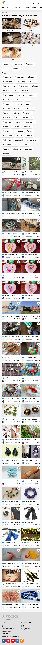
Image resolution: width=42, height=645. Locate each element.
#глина (5, 126)
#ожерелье (27, 113)
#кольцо (28, 149)
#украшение (19, 77)
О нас (4, 626)
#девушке (19, 131)
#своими (6, 113)
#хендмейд (18, 108)
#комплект (7, 122)
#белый (29, 135)
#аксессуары (8, 135)
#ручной (6, 108)
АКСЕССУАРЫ (24, 7)
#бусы (16, 113)
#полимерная (32, 140)
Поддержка (25, 629)
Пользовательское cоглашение (9, 630)
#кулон (15, 90)
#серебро (30, 108)
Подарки (5, 7)
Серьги (6, 68)
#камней (16, 126)
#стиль (19, 135)
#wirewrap (7, 140)
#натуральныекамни (24, 117)
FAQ (22, 626)
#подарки (24, 144)
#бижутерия (8, 81)
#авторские (7, 117)
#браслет (31, 77)
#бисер (35, 86)
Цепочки (16, 68)
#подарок (7, 77)
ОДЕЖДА (13, 7)
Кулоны (6, 64)
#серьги (33, 81)
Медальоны (17, 64)
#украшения (21, 81)
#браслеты (17, 149)
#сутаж (29, 131)
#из (27, 104)
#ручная (21, 95)
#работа (32, 95)
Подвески (30, 64)
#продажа (27, 126)
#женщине (7, 131)
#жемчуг (6, 153)
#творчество (29, 122)
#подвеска (17, 99)
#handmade (23, 86)
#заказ (18, 122)
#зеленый (19, 140)
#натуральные (8, 95)
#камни (25, 90)
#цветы (6, 149)
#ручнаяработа (9, 86)
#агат (28, 99)
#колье (6, 90)
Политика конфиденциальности (10, 635)
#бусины (19, 104)
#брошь (6, 99)
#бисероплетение (10, 144)
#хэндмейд (7, 104)
